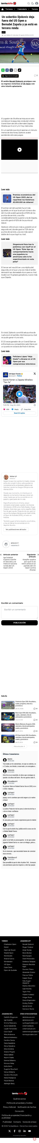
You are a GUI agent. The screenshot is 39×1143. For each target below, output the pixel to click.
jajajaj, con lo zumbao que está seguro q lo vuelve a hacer (19, 799)
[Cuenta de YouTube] (29, 1131)
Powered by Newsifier (19, 1135)
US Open (27, 84)
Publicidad (7, 1122)
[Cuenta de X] (9, 1131)
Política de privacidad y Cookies (19, 1103)
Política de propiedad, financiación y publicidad (17, 1116)
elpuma (9, 759)
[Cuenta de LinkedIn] (24, 1131)
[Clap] (6, 544)
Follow (19, 376)
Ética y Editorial (9, 1107)
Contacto (17, 1122)
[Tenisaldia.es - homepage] (8, 3)
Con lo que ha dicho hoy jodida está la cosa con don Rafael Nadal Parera (19, 830)
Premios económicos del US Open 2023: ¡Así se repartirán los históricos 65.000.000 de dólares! (24, 198)
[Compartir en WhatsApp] (3, 70)
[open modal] (36, 3)
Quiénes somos (19, 1099)
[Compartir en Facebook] (7, 70)
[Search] (28, 3)
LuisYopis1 (10, 792)
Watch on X (29, 388)
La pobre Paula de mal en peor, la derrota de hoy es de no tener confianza (19, 810)
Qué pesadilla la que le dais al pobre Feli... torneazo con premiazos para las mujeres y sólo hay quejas (19, 863)
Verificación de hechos (26, 1107)
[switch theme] (32, 3)
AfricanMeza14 (12, 781)
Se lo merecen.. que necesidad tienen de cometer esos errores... (19, 852)
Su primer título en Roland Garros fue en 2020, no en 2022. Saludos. (19, 787)
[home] (2, 9)
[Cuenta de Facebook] (14, 1131)
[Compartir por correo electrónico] (15, 70)
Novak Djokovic (16, 81)
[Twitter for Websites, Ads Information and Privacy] (34, 405)
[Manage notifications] (34, 1139)
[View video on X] (19, 394)
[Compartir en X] (11, 70)
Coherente (10, 770)
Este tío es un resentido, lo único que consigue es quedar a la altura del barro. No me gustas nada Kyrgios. (19, 776)
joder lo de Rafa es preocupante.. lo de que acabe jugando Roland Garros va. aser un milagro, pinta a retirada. (19, 841)
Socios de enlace (29, 1122)
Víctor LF (9, 35)
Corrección (19, 1111)
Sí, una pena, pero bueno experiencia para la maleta (19, 820)
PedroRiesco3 (12, 857)
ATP (3, 32)
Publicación (19, 623)
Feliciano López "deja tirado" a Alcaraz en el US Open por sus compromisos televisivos (24, 360)
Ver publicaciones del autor (16, 529)
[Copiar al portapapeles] (19, 70)
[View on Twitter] (34, 374)
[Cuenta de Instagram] (19, 1131)
